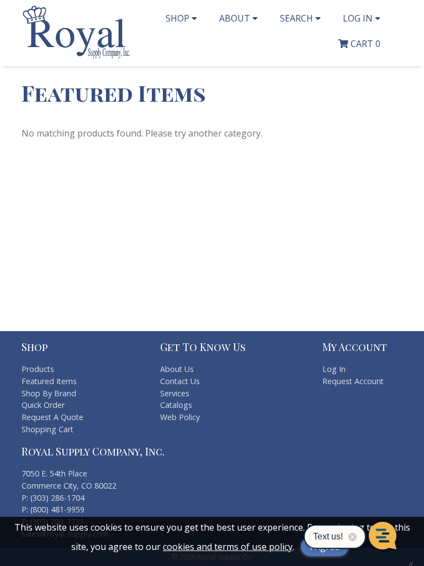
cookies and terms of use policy (228, 547)
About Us (177, 369)
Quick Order (43, 405)
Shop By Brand (49, 393)
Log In (334, 369)
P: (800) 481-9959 (53, 509)
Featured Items (49, 381)
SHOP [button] (179, 18)
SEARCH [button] (297, 18)
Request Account (353, 381)
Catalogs (176, 405)
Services (174, 393)
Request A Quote (52, 417)
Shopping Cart (47, 429)
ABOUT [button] (235, 18)
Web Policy (180, 417)
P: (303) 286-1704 (53, 497)
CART (364, 44)
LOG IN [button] (359, 18)
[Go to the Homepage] (77, 57)
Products (38, 369)
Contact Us (180, 381)
